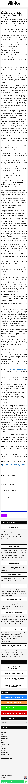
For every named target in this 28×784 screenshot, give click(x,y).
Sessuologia (3, 773)
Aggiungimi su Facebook (12, 697)
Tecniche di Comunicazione (6, 775)
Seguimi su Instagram (14, 702)
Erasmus (2, 734)
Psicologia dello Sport (5, 762)
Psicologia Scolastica (5, 765)
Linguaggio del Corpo (5, 744)
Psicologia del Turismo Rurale (14, 612)
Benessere (3, 730)
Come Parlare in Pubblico (14, 586)
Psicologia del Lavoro (5, 756)
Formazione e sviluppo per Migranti (14, 629)
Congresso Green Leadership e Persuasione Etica (14, 685)
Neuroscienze (18, 10)
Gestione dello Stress (14, 574)
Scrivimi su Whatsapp (13, 708)
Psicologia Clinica (4, 752)
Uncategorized (4, 777)
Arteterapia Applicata (14, 599)
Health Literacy (14, 546)
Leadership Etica (14, 563)
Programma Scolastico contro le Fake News (14, 646)
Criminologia (3, 732)
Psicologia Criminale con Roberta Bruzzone (14, 667)
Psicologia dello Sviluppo (6, 764)
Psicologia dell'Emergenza (6, 758)
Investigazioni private (5, 738)
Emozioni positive (14, 527)
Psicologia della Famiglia (6, 760)
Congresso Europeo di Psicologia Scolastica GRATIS (14, 679)
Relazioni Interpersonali (6, 771)
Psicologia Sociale (4, 767)
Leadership (3, 742)
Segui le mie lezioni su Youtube (13, 713)
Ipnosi (2, 740)
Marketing (3, 746)
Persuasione (3, 750)
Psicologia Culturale (5, 754)
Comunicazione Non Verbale (14, 673)
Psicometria (3, 769)
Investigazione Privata (5, 736)
